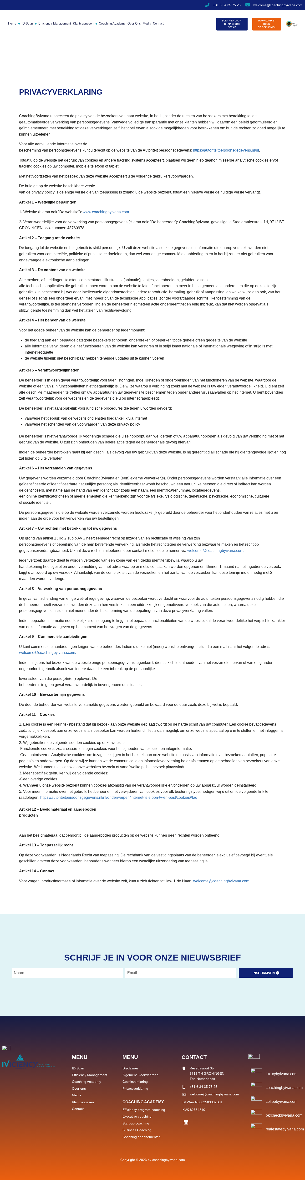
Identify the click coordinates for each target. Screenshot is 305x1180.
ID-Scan (25, 23)
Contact (158, 23)
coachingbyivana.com (284, 1088)
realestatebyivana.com (285, 1129)
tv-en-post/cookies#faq (178, 797)
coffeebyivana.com (281, 1101)
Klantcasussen (83, 23)
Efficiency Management (53, 23)
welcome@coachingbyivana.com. (215, 551)
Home (12, 23)
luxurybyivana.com (281, 1074)
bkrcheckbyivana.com (284, 1115)
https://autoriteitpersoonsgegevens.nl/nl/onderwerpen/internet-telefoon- (99, 797)
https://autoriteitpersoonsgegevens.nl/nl (226, 150)
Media (147, 23)
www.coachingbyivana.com (106, 212)
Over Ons (134, 23)
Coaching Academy (110, 23)
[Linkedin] (186, 1122)
